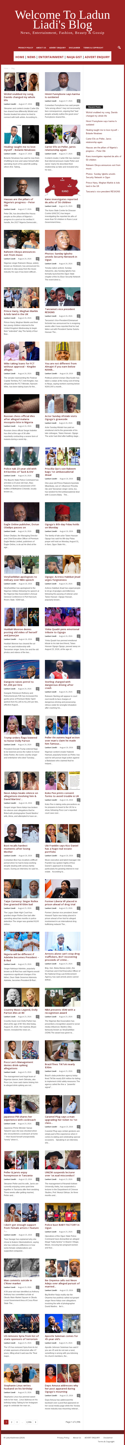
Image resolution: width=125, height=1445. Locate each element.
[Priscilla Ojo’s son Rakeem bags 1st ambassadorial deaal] (62, 456)
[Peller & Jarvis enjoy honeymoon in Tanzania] (21, 1159)
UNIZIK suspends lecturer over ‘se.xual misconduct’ (60, 1174)
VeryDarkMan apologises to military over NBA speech (20, 578)
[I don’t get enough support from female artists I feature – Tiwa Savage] (21, 1212)
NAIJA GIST (74, 57)
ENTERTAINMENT (51, 57)
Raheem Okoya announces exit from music (19, 253)
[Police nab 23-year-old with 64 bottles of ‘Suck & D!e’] (21, 456)
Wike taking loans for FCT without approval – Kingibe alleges (20, 366)
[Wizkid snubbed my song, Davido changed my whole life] (21, 81)
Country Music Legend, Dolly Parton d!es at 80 (21, 1011)
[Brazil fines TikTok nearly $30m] (62, 1050)
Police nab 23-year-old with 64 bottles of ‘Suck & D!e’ (20, 470)
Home (6, 68)
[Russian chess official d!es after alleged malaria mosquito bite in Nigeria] (21, 403)
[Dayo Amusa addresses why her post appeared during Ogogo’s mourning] (62, 1373)
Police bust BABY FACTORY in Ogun (62, 1226)
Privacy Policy (25, 47)
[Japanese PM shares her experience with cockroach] (21, 1104)
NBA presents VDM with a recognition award (60, 1011)
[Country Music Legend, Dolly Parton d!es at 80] (21, 997)
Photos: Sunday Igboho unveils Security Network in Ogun (61, 256)
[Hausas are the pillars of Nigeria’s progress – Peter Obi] (21, 186)
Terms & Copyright (93, 47)
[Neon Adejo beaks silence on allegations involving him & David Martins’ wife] (21, 780)
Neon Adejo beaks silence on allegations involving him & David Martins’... (21, 796)
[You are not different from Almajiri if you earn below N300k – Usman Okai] (62, 351)
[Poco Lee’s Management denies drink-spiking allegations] (21, 1049)
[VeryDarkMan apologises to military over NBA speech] (21, 564)
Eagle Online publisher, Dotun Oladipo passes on (21, 526)
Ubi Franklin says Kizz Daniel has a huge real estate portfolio (61, 848)
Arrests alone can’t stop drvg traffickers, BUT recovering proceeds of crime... (62, 956)
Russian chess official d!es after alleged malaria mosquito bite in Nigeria (19, 419)
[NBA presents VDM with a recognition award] (62, 997)
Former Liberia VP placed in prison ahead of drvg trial (61, 903)
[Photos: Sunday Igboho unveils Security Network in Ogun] (62, 240)
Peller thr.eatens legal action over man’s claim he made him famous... (62, 740)
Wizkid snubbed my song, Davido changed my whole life (19, 97)
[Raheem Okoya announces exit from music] (21, 239)
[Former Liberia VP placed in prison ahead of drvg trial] (62, 888)
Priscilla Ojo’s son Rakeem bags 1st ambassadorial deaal (60, 471)
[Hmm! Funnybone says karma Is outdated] (62, 81)
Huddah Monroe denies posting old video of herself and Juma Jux (20, 632)
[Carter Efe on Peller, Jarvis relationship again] (62, 134)
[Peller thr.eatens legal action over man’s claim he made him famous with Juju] (62, 724)
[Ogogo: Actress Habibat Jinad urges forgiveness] (62, 564)
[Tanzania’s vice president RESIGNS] (62, 296)
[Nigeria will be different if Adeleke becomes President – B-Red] (21, 941)
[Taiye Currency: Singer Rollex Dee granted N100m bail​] (21, 888)
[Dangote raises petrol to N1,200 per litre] (21, 669)
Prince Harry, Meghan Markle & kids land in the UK (21, 312)
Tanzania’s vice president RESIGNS (60, 310)
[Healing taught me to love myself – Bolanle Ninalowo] (21, 134)
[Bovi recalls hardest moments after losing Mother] (21, 833)
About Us (41, 47)
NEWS (31, 57)
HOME (19, 57)
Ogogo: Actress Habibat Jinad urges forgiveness (62, 578)
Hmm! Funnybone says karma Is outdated (62, 95)
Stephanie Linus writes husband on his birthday (18, 1387)
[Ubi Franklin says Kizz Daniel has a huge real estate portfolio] (62, 833)
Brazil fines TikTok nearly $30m (60, 1066)
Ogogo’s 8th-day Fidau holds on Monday (62, 526)
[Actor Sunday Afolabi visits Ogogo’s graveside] (62, 403)
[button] (119, 47)
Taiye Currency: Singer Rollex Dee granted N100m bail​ (21, 903)
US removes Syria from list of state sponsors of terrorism (21, 1337)
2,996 (28, 1422)
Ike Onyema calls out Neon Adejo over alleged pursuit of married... (62, 1283)
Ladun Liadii (10, 104)
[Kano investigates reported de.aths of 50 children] (62, 186)
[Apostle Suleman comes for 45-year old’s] (62, 1323)
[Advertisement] (103, 83)
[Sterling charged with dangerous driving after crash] (62, 669)
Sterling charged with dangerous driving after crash (59, 685)
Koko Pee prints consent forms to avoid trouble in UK (62, 794)
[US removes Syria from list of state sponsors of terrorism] (21, 1323)
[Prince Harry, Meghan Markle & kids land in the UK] (21, 297)
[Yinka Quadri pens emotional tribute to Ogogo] (62, 616)
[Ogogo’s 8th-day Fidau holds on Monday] (62, 511)
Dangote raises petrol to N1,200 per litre (19, 683)
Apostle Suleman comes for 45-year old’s (61, 1337)
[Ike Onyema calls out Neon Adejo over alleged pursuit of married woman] (62, 1267)
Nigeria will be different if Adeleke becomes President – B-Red (21, 957)
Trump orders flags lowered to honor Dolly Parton (20, 739)
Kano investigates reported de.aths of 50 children (61, 200)
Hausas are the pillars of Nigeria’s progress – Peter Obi (19, 202)
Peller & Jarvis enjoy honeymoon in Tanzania (18, 1174)
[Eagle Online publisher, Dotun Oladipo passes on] (21, 511)
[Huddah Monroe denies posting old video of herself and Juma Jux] (21, 616)
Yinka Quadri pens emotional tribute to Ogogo (62, 630)
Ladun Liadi (50, 101)
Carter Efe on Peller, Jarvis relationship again (60, 148)
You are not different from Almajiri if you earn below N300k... (61, 366)
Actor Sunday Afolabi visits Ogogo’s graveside (61, 417)
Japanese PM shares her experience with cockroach (20, 1118)
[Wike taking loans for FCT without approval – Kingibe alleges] (21, 351)
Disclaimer (74, 47)
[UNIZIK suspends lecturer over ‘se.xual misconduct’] (62, 1159)
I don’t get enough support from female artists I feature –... (21, 1228)
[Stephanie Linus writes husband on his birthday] (21, 1373)
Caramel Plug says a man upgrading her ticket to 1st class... (61, 1119)
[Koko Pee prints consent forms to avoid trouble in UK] (62, 780)
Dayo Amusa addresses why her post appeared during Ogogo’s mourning (61, 1388)
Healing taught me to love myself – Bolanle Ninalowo (19, 148)
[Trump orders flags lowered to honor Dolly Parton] (21, 724)
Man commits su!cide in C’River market (18, 1282)
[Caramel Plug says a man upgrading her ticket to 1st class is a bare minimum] (62, 1104)
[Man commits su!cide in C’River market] (21, 1267)
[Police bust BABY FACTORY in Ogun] (62, 1212)
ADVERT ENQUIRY (57, 47)
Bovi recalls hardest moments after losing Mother (17, 848)
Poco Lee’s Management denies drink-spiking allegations (18, 1065)
